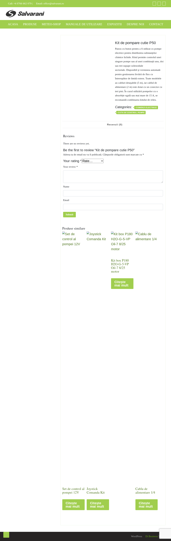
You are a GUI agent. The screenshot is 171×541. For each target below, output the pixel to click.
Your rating (72, 161)
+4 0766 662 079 (23, 3)
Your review (70, 166)
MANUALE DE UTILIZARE (84, 24)
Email (66, 200)
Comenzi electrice (146, 107)
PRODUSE (30, 24)
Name (66, 186)
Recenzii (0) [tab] (114, 124)
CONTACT (156, 24)
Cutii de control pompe (131, 113)
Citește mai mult (73, 504)
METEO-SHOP (51, 24)
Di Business (151, 536)
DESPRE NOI (135, 24)
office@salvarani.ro (53, 3)
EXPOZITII (114, 24)
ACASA (13, 24)
